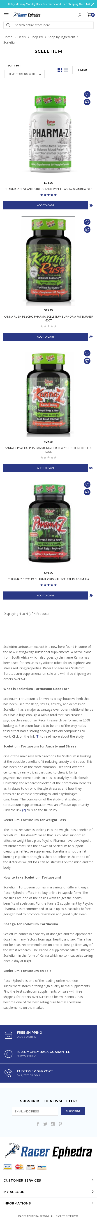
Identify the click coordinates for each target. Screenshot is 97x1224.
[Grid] (59, 70)
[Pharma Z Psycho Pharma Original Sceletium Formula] (48, 524)
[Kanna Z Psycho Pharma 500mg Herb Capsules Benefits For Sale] (48, 392)
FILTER (82, 69)
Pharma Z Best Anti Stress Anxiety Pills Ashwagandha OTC (48, 189)
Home (7, 37)
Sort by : (14, 65)
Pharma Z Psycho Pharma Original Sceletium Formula (48, 579)
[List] (65, 70)
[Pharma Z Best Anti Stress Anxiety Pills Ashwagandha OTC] (48, 133)
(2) (24, 810)
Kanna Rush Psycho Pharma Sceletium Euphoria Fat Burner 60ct (48, 318)
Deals (21, 37)
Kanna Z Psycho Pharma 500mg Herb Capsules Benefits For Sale (48, 450)
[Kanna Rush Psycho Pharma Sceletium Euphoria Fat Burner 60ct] (48, 261)
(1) (37, 736)
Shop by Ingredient (61, 37)
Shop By (37, 37)
